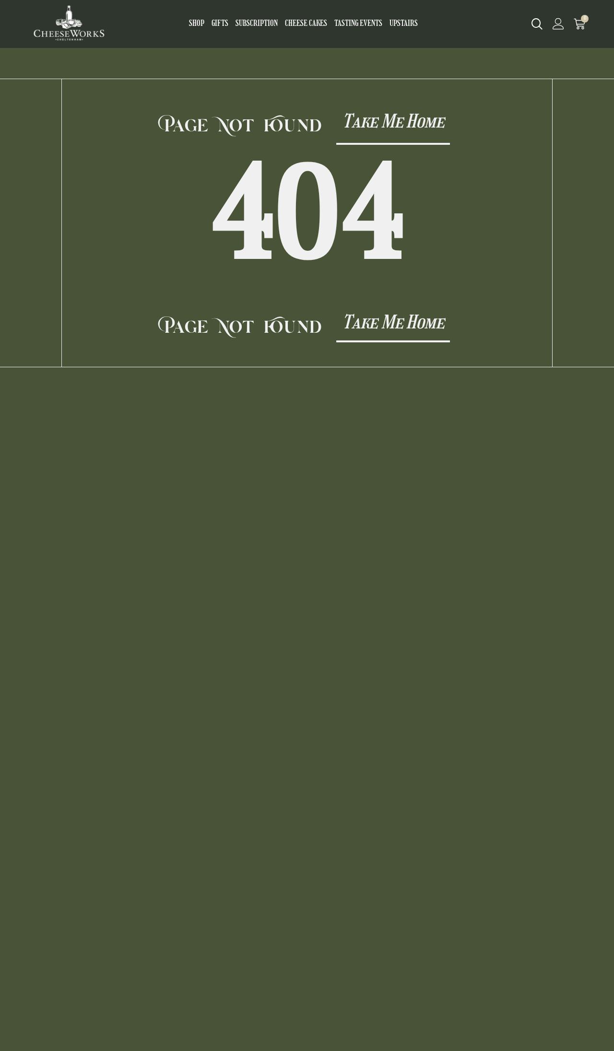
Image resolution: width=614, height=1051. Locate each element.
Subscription (257, 24)
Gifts (220, 24)
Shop (196, 24)
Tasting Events (358, 24)
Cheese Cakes (306, 24)
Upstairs (404, 24)
